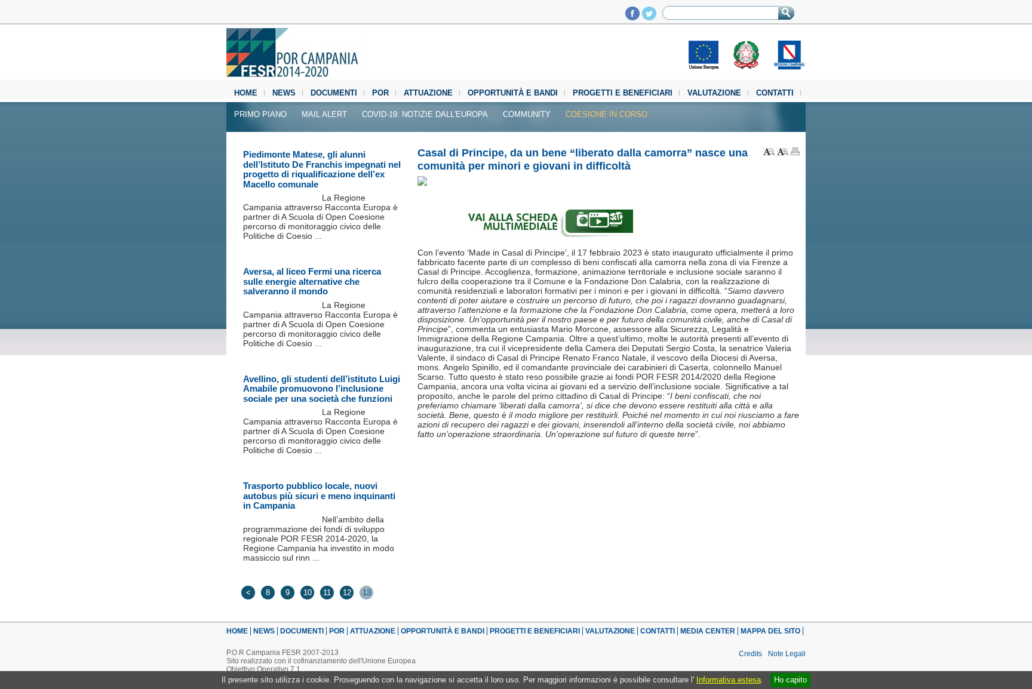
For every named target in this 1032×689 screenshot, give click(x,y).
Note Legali (787, 654)
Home (245, 92)
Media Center (707, 631)
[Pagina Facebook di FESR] (632, 17)
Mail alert (324, 114)
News (284, 92)
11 (327, 592)
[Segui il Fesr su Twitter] (649, 17)
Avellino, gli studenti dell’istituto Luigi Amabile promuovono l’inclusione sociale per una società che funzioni (321, 389)
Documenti (334, 92)
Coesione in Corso (606, 114)
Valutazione (714, 92)
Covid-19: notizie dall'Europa (425, 114)
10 (307, 592)
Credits (750, 654)
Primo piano (260, 114)
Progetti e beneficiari (622, 92)
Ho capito (790, 679)
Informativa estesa (728, 679)
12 (347, 592)
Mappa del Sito (770, 631)
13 (367, 592)
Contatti (775, 92)
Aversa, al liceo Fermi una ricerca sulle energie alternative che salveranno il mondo (312, 281)
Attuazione (428, 92)
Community (527, 114)
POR (380, 92)
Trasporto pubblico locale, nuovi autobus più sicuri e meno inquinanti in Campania (319, 495)
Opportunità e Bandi (513, 92)
